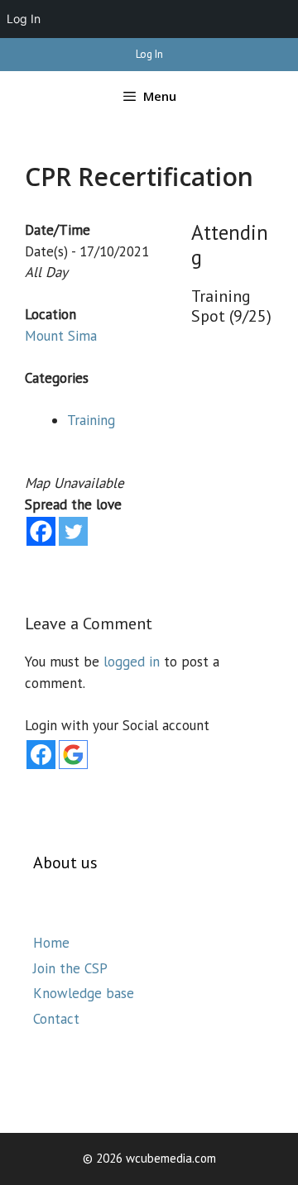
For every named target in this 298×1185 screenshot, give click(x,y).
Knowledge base (83, 993)
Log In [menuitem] (24, 19)
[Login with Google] (73, 754)
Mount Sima (61, 336)
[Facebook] (40, 531)
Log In (149, 54)
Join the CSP (70, 968)
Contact (56, 1019)
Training (91, 420)
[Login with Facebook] (40, 754)
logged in (131, 661)
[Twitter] (73, 531)
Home (51, 943)
